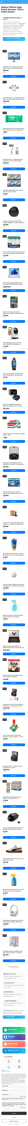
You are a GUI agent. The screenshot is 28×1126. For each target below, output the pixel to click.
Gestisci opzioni (14, 1121)
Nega (14, 1117)
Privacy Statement (16, 1124)
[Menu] (1, 2)
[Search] (25, 2)
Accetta (14, 1113)
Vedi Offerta (13, 76)
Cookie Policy (10, 1124)
